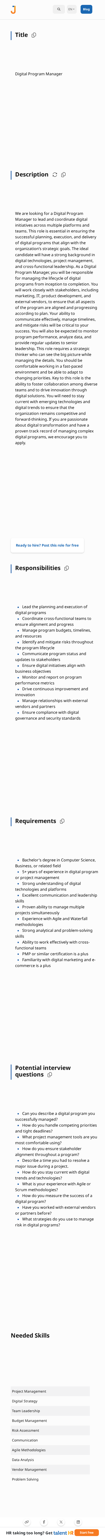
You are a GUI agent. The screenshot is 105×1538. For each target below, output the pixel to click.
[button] (32, 34)
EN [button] (70, 9)
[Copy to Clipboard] (27, 1522)
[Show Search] (59, 9)
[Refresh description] (53, 174)
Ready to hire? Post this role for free (47, 545)
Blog (86, 9)
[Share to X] (61, 1522)
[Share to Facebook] (44, 1522)
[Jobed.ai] (13, 9)
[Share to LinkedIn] (78, 1522)
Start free (87, 1532)
